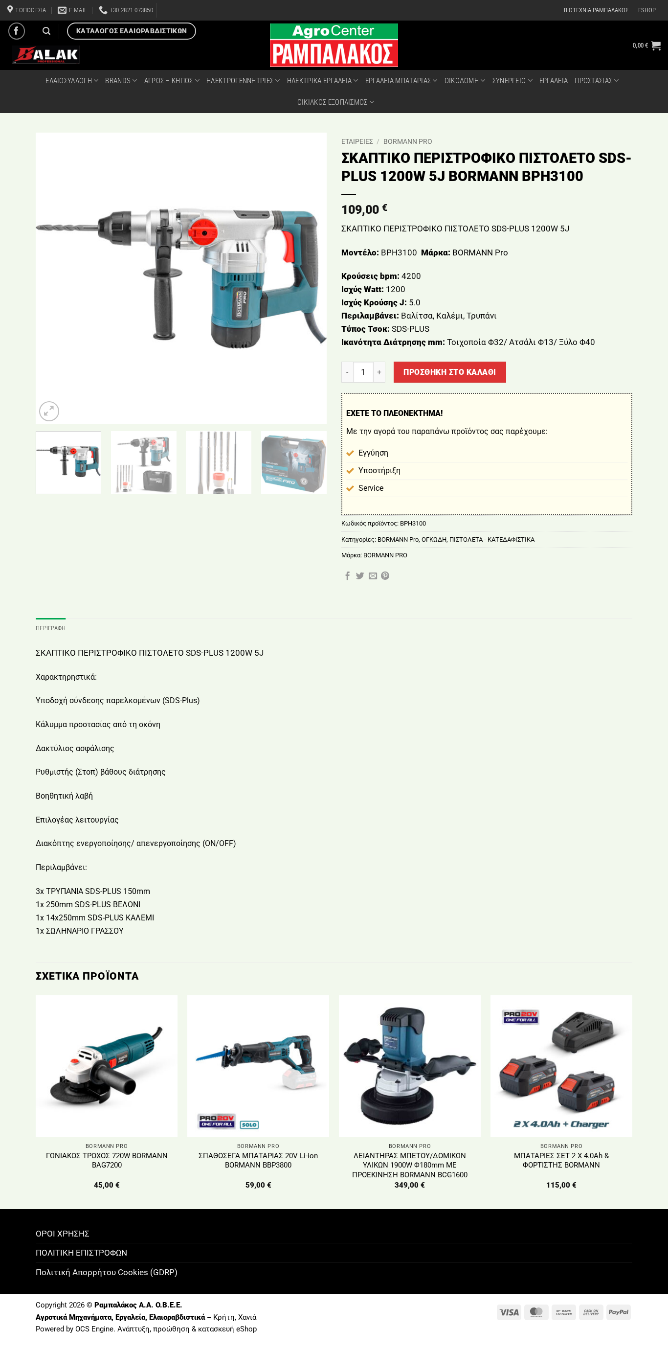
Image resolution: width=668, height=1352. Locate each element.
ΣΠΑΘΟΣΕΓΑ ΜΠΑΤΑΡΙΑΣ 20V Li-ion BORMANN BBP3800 (258, 1160)
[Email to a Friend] (373, 576)
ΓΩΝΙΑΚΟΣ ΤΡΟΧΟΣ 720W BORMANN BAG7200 (107, 1160)
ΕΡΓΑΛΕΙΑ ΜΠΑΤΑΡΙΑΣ (398, 80)
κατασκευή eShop (227, 1329)
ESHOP (647, 10)
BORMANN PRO (385, 555)
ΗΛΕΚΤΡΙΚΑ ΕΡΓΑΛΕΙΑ (319, 80)
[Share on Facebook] (347, 576)
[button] (647, 45)
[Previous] (54, 278)
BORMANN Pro (407, 141)
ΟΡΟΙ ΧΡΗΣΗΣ (62, 1233)
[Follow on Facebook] (16, 31)
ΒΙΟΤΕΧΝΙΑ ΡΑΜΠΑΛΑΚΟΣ (596, 10)
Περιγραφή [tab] (51, 628)
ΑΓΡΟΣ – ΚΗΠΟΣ (168, 80)
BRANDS (118, 80)
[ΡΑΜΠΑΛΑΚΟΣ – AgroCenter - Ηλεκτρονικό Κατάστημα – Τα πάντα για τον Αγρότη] (334, 45)
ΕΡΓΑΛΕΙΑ (553, 80)
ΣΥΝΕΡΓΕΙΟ (509, 80)
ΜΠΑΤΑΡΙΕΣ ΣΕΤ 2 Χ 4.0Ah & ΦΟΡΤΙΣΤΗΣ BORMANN (561, 1160)
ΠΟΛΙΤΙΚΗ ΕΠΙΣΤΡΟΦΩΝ (81, 1253)
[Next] (308, 278)
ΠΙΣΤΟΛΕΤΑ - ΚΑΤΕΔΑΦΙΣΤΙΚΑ (491, 539)
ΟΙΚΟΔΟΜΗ (462, 80)
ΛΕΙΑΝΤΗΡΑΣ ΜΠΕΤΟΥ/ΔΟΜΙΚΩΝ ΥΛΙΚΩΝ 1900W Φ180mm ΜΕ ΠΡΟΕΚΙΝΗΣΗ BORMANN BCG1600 (410, 1165)
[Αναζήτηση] (46, 31)
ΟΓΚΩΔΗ (434, 539)
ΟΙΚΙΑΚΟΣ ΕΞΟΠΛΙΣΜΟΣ (332, 102)
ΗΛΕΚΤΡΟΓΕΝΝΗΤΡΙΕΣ (239, 80)
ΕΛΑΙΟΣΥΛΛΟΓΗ (68, 80)
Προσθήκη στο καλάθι (449, 372)
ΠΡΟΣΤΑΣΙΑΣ (593, 80)
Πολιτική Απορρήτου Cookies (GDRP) (107, 1272)
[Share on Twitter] (360, 576)
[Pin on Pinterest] (385, 576)
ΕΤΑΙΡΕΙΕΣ (357, 141)
